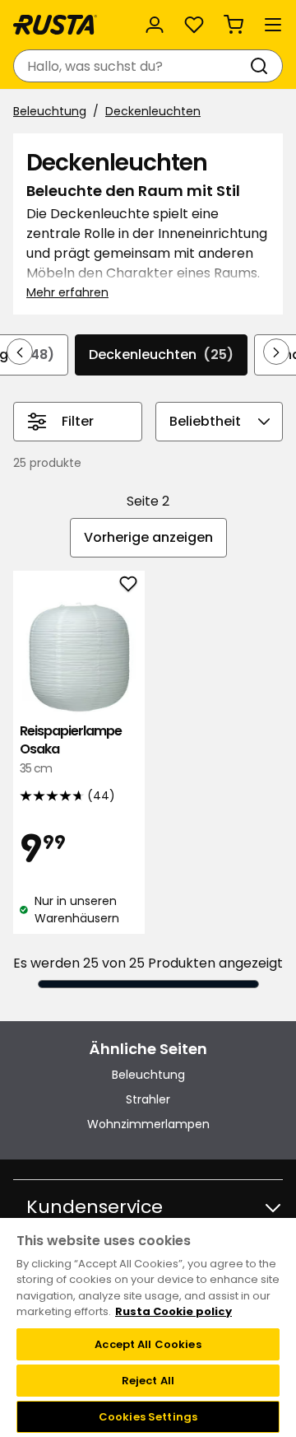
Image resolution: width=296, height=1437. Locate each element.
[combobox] (132, 65)
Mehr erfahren (67, 292)
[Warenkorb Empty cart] (233, 24)
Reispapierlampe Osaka (71, 749)
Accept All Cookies (148, 1344)
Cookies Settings (148, 1417)
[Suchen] (262, 65)
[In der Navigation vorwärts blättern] (276, 351)
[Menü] (273, 24)
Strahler (148, 1099)
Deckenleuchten (153, 111)
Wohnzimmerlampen (148, 1124)
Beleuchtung (49, 111)
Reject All (148, 1380)
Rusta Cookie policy (173, 1311)
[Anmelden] (154, 24)
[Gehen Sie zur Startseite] (55, 25)
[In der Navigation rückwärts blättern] (20, 351)
